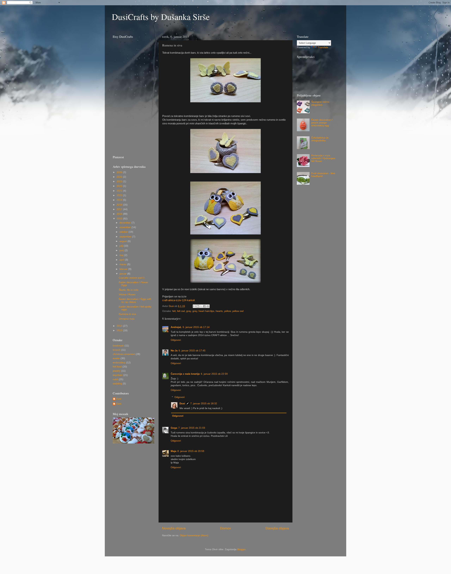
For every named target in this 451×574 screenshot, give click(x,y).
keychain (118, 375)
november (125, 227)
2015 (120, 218)
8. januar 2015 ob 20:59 (190, 451)
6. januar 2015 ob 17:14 (196, 327)
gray (188, 311)
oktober (124, 232)
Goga (174, 428)
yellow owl (237, 311)
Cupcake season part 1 (132, 277)
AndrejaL (176, 327)
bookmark (118, 345)
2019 (120, 200)
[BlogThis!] (198, 306)
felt (174, 311)
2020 (120, 195)
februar (123, 269)
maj (121, 255)
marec (123, 264)
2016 (120, 214)
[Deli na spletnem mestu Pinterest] (208, 306)
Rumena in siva (127, 314)
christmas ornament (124, 354)
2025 (120, 177)
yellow (227, 311)
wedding (117, 383)
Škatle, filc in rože (128, 290)
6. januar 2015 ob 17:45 (192, 350)
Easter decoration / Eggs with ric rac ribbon (135, 300)
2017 (120, 209)
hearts (219, 311)
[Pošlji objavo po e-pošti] (194, 306)
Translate (323, 47)
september (125, 236)
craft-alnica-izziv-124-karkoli (178, 300)
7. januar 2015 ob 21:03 (191, 428)
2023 (120, 181)
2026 (120, 172)
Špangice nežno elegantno (320, 103)
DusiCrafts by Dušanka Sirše (161, 16)
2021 (120, 190)
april (122, 259)
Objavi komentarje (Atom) (194, 535)
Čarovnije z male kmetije (185, 374)
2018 (120, 204)
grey (194, 311)
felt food (117, 366)
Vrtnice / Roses (127, 294)
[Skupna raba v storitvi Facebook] (204, 306)
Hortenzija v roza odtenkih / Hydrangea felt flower (323, 158)
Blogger (241, 549)
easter (116, 358)
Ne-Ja (174, 350)
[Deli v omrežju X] (201, 306)
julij (121, 245)
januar (123, 273)
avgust (123, 241)
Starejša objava (277, 528)
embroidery (119, 362)
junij (122, 250)
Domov (225, 528)
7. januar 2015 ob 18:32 (203, 403)
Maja (173, 451)
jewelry (117, 371)
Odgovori (176, 340)
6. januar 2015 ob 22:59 (214, 374)
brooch (117, 350)
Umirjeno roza (126, 319)
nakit (115, 379)
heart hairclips (206, 311)
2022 (120, 186)
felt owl (181, 311)
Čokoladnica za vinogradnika (319, 139)
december (125, 222)
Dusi (182, 403)
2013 (120, 330)
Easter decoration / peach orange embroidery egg (321, 123)
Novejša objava (174, 528)
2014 (120, 326)
